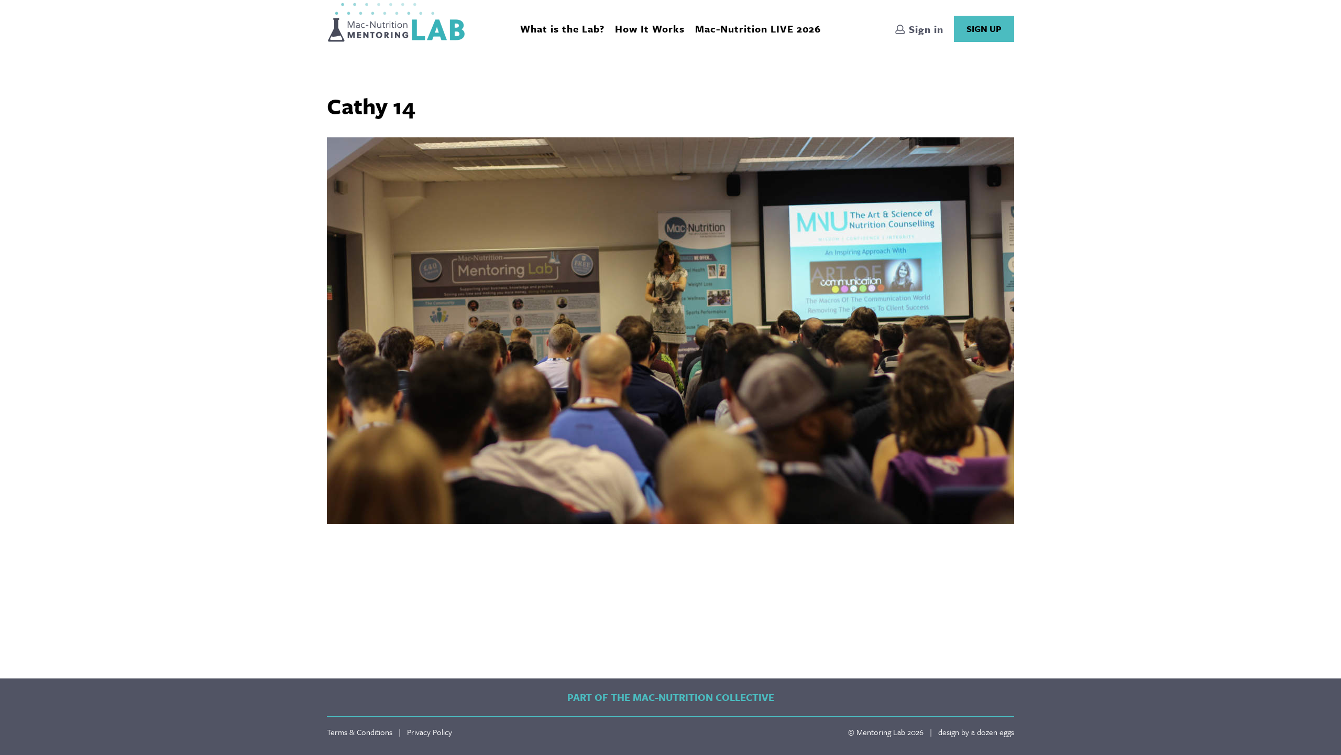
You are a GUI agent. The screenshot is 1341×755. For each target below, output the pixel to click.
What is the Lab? (562, 28)
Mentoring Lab (396, 22)
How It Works (650, 28)
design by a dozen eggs (976, 732)
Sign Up (984, 28)
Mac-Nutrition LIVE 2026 (758, 28)
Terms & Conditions (359, 732)
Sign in (924, 29)
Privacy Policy (429, 732)
